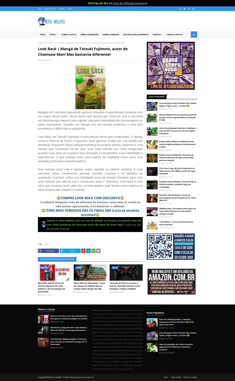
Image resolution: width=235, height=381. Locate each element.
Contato (61, 8)
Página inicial (43, 43)
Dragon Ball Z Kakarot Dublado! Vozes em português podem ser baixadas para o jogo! (177, 144)
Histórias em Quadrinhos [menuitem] (136, 34)
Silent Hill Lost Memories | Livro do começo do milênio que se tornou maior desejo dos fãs (89, 286)
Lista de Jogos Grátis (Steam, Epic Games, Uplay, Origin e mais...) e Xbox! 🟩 (178, 104)
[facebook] (180, 8)
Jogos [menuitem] (53, 34)
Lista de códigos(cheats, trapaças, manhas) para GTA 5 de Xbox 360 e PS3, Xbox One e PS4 (176, 322)
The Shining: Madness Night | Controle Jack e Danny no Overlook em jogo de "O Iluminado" (68, 342)
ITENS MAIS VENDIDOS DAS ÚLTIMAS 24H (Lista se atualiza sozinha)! (92, 212)
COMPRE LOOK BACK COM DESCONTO (90, 198)
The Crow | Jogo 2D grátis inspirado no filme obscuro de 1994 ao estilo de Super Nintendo (177, 171)
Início (40, 8)
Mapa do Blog (50, 8)
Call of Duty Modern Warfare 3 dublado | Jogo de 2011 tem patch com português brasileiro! (178, 131)
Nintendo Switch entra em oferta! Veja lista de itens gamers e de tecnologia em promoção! (51, 287)
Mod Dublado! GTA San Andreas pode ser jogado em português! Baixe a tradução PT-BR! (178, 117)
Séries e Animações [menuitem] (90, 34)
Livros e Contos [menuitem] (174, 34)
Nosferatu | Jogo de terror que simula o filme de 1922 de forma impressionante (68, 328)
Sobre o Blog (176, 377)
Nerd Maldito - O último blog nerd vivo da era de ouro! (73, 377)
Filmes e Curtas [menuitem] (68, 34)
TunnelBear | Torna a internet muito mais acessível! (176, 223)
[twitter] (184, 8)
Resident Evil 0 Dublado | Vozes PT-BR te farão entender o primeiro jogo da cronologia (177, 184)
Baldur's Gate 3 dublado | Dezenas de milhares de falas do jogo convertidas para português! (176, 157)
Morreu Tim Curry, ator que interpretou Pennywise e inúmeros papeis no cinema (68, 317)
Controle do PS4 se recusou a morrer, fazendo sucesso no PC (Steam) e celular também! (125, 286)
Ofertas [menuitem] (157, 34)
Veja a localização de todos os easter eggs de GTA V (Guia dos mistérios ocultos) (176, 347)
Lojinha (52, 43)
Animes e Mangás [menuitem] (111, 34)
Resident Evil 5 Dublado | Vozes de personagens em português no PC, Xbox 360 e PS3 (177, 198)
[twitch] (193, 8)
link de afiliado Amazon (129, 3)
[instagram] (188, 8)
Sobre (69, 8)
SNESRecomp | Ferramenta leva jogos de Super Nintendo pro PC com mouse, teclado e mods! (177, 211)
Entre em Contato (190, 377)
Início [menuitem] (43, 34)
